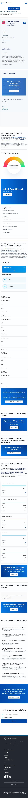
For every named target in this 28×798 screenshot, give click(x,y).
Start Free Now (14, 427)
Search (14, 721)
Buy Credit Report (15, 8)
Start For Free (14, 574)
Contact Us (6, 757)
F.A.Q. (5, 762)
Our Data (6, 755)
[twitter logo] (5, 109)
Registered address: (6, 96)
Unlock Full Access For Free (14, 452)
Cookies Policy (7, 767)
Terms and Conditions (9, 759)
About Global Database (9, 750)
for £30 (14, 167)
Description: (4, 52)
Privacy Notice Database (9, 765)
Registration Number (6, 40)
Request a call (14, 784)
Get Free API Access (14, 697)
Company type (5, 35)
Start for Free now (14, 91)
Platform (6, 752)
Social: (3, 106)
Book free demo (14, 781)
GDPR (5, 769)
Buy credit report (7, 194)
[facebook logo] (3, 109)
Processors (6, 772)
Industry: (3, 45)
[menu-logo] (6, 2)
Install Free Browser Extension (15, 401)
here (25, 257)
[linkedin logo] (7, 109)
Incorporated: (4, 30)
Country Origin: (5, 101)
